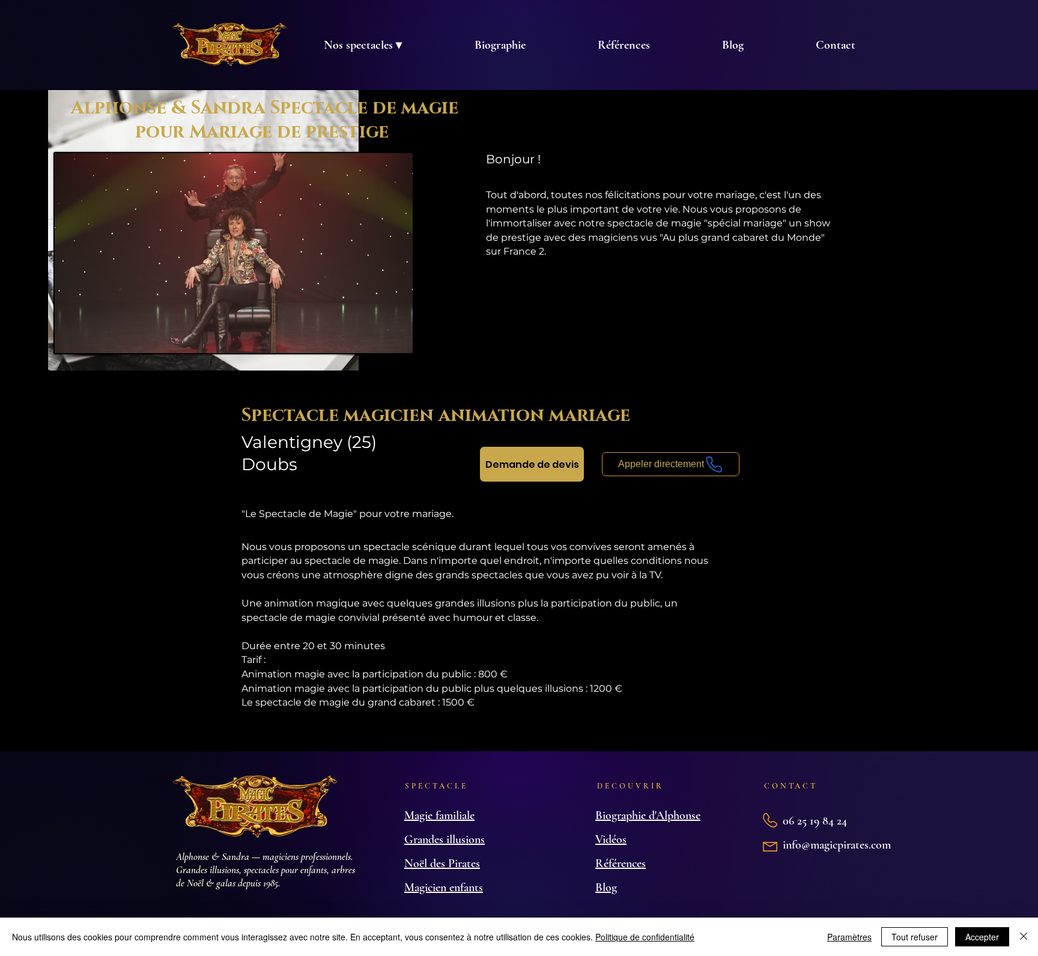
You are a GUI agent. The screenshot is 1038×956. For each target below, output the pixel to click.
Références (620, 863)
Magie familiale (439, 815)
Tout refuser (914, 937)
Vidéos (611, 839)
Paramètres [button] (849, 937)
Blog (606, 887)
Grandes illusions (444, 839)
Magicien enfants (443, 887)
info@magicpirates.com (837, 845)
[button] (362, 45)
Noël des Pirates (442, 863)
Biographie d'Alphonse (647, 815)
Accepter (982, 937)
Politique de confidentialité (644, 937)
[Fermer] (1023, 936)
